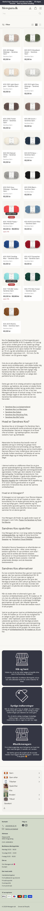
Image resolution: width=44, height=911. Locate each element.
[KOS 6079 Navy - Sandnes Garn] (32, 147)
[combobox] (22, 13)
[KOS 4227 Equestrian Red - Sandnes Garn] (32, 250)
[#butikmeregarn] (22, 734)
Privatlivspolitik (7, 880)
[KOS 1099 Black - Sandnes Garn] (32, 181)
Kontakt (4, 867)
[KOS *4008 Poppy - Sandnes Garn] (11, 217)
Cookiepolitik (6, 883)
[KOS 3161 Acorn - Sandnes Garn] (32, 112)
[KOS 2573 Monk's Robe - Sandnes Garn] (11, 318)
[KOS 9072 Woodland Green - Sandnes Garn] (32, 45)
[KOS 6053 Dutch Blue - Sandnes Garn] (32, 215)
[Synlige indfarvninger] (22, 695)
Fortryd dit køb (7, 886)
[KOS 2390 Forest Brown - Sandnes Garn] (11, 113)
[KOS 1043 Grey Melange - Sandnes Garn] (11, 182)
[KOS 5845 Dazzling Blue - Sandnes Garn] (11, 250)
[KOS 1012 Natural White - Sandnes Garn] (11, 148)
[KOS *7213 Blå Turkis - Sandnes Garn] (11, 284)
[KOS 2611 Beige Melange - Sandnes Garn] (11, 45)
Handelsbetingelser (8, 875)
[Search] (40, 13)
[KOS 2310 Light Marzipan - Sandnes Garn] (11, 78)
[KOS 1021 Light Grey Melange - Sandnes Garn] (32, 79)
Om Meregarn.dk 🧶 (8, 864)
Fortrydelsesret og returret (11, 878)
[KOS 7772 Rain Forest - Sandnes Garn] (32, 283)
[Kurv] (35, 8)
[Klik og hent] (22, 659)
